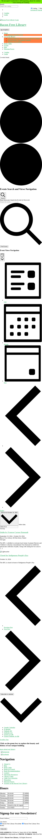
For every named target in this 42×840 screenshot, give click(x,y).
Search (2, 4)
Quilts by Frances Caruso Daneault (14, 532)
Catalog (6, 13)
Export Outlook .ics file (11, 736)
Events (6, 45)
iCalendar (7, 729)
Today (2, 510)
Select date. (22, 524)
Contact (6, 773)
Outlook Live (8, 733)
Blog (5, 766)
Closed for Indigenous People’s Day (14, 555)
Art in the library (9, 37)
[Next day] (23, 507)
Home (6, 33)
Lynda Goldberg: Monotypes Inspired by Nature (24, 38)
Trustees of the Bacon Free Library (15, 783)
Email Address (4, 818)
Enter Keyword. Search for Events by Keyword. (15, 200)
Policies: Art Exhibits (15, 42)
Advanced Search (36, 10)
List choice (3, 822)
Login (6, 15)
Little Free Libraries (10, 778)
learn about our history (7, 749)
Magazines (7, 780)
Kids (5, 47)
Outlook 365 (8, 731)
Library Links (8, 776)
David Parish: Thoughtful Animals (19, 40)
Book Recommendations (12, 771)
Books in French (9, 769)
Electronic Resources (11, 774)
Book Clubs (8, 44)
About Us (7, 764)
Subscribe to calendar (7, 694)
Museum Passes (9, 49)
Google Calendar (9, 727)
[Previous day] (23, 446)
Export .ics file (8, 734)
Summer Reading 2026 (15, 35)
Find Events (4, 246)
